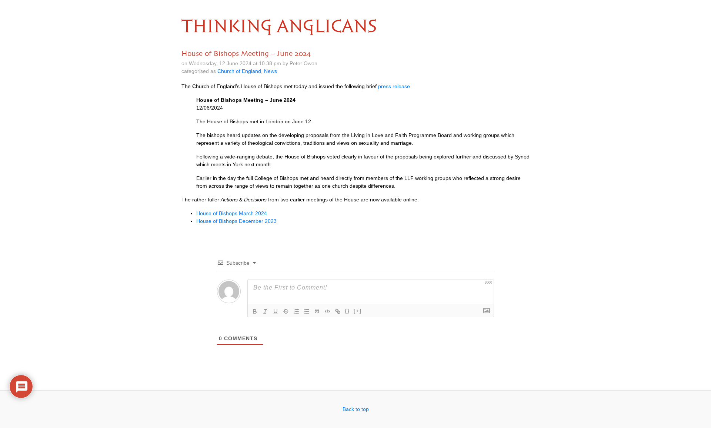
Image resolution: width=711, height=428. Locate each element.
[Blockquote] (317, 311)
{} (347, 311)
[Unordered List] (306, 311)
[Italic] (265, 311)
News (270, 71)
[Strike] (286, 311)
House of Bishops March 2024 (231, 213)
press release (394, 86)
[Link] (338, 311)
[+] (358, 311)
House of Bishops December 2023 (236, 221)
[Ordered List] (296, 311)
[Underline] (275, 311)
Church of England (239, 71)
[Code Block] (327, 311)
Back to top (356, 409)
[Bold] (255, 311)
